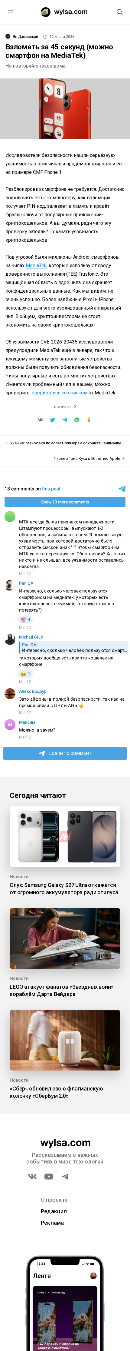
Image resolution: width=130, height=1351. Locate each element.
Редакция (54, 1211)
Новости (19, 876)
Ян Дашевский (25, 37)
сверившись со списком (59, 393)
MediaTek (36, 265)
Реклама (52, 1223)
